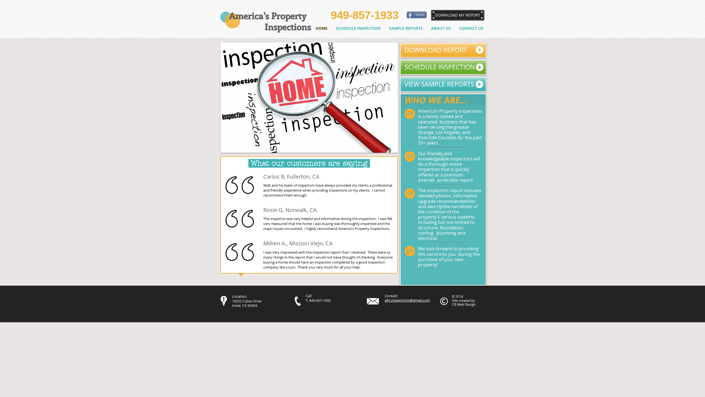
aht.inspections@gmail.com (407, 300)
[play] (386, 148)
